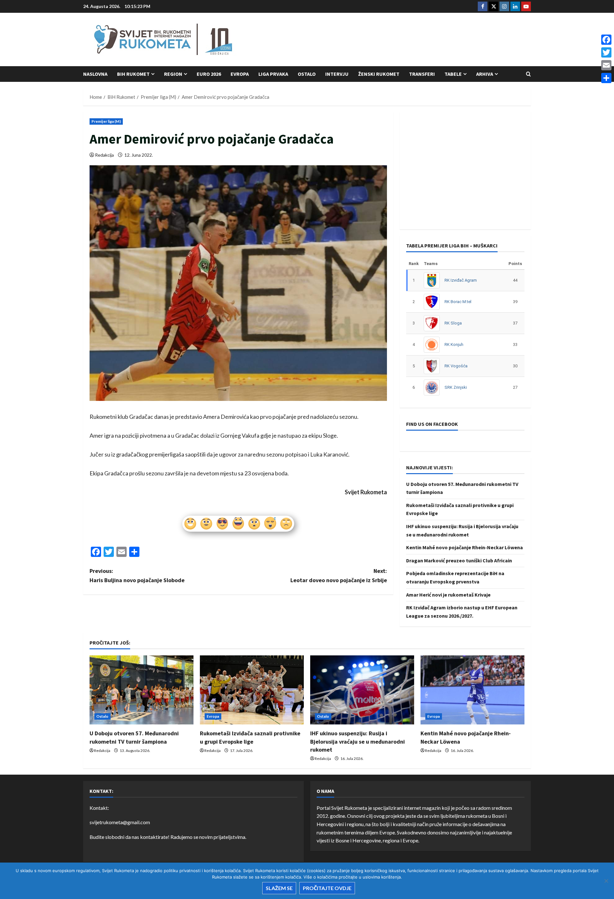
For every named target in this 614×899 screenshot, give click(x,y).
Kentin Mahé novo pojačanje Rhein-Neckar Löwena (464, 547)
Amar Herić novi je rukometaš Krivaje (448, 594)
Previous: (137, 575)
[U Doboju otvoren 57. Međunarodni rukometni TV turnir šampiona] (141, 690)
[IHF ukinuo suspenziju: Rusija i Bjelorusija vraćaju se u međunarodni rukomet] (362, 690)
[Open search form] (528, 74)
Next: (338, 575)
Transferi (422, 74)
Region (173, 74)
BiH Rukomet (133, 74)
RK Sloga (453, 323)
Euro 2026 (209, 74)
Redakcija (104, 155)
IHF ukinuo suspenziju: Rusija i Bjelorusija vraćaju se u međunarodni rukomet (357, 741)
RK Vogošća (456, 366)
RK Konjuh (454, 344)
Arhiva (484, 74)
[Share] (606, 78)
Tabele (453, 74)
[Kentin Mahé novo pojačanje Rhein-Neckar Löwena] (472, 690)
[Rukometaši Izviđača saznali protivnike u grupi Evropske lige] (252, 690)
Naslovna (95, 74)
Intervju (337, 74)
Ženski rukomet (378, 74)
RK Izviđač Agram (461, 280)
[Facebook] (606, 39)
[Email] (606, 65)
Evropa (240, 74)
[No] (606, 881)
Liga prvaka (273, 74)
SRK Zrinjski (456, 387)
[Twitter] (606, 52)
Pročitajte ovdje (327, 888)
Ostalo (307, 74)
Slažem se (279, 888)
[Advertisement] (414, 40)
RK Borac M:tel (458, 301)
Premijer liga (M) (106, 121)
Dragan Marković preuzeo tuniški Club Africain (459, 560)
